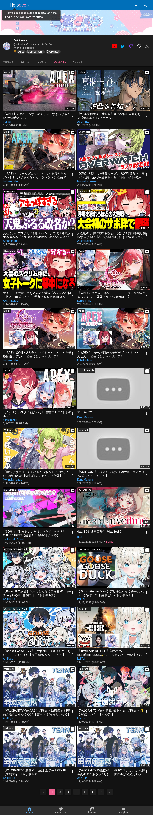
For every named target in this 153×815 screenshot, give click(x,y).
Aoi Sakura (20, 40)
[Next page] (110, 792)
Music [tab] (41, 61)
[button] (21, 5)
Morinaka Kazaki (87, 181)
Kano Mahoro (85, 417)
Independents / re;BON (41, 44)
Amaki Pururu (11, 240)
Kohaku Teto (10, 181)
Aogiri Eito (83, 121)
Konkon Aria (84, 300)
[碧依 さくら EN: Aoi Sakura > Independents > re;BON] (6, 46)
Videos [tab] (8, 61)
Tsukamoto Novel (13, 539)
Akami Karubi (85, 240)
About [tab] (77, 61)
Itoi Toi (81, 599)
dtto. (80, 536)
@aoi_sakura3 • (21, 44)
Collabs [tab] (59, 61)
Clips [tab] (25, 61)
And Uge (8, 658)
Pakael (7, 121)
